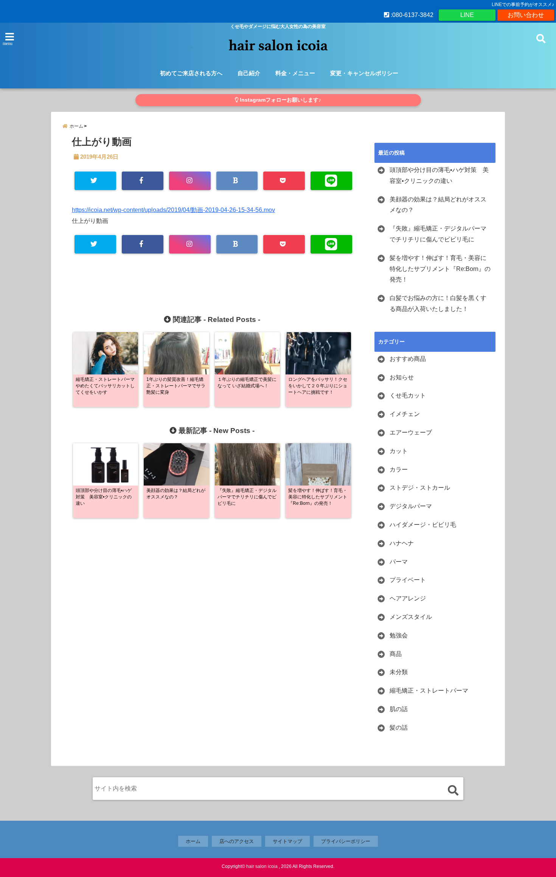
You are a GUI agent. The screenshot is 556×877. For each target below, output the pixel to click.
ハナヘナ (402, 543)
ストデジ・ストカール (420, 487)
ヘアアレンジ (408, 598)
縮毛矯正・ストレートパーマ (429, 690)
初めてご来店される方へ (191, 73)
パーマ (399, 561)
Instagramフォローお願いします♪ (279, 100)
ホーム (193, 841)
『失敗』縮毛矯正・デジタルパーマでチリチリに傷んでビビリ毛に (438, 234)
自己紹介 (249, 73)
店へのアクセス (236, 841)
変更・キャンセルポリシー (364, 73)
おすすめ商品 (408, 359)
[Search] (452, 790)
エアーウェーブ (411, 432)
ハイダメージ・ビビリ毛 (423, 524)
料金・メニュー (295, 73)
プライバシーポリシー (345, 841)
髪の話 (399, 727)
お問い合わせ (526, 15)
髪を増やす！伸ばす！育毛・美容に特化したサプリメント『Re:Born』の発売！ (440, 269)
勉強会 (399, 635)
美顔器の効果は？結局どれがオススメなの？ (438, 204)
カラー (399, 469)
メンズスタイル (411, 617)
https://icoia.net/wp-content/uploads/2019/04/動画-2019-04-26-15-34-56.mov (173, 210)
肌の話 (399, 709)
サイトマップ (287, 841)
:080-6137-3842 (411, 15)
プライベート (408, 580)
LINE (467, 15)
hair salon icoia (262, 866)
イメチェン (405, 414)
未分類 (399, 672)
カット (399, 451)
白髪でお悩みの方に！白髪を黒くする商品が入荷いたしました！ (438, 303)
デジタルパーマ (411, 506)
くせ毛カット (408, 395)
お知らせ (402, 377)
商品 (396, 654)
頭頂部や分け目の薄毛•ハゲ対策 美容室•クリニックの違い (439, 175)
